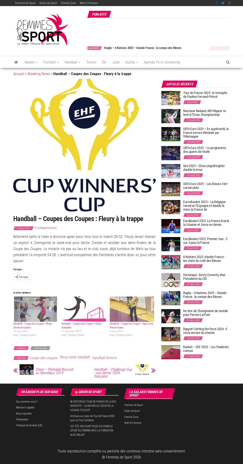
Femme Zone (68, 3)
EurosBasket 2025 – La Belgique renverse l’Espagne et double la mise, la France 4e (204, 205)
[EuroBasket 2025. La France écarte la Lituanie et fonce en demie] (170, 226)
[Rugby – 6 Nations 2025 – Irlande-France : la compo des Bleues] (170, 298)
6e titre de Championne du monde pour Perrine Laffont (205, 313)
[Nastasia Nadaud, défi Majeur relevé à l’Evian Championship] (170, 116)
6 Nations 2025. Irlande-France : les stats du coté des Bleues (204, 259)
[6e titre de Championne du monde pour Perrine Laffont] (170, 316)
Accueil (18, 73)
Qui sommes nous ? (27, 401)
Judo (116, 62)
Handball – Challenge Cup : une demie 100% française (113, 373)
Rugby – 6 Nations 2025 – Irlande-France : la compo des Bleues (205, 295)
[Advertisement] (161, 29)
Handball (71, 62)
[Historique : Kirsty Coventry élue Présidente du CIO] (170, 280)
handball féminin (104, 358)
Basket (30, 62)
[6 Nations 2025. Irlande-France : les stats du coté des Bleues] (170, 262)
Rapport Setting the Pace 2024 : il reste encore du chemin (205, 331)
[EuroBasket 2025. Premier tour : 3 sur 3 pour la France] (170, 244)
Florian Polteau (47, 228)
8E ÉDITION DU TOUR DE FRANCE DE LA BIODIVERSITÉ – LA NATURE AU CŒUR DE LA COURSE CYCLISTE (93, 406)
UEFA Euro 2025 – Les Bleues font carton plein (205, 186)
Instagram (229, 3)
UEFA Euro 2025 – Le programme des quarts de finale (204, 150)
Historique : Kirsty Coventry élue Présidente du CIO (204, 277)
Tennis (91, 62)
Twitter (223, 3)
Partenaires (22, 419)
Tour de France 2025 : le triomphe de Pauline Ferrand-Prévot (205, 95)
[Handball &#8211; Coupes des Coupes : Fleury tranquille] (84, 309)
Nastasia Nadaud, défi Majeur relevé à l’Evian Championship (205, 113)
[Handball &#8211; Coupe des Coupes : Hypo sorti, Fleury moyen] (132, 309)
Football (50, 62)
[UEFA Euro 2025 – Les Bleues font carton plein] (170, 189)
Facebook (217, 3)
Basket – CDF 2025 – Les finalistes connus (142, 48)
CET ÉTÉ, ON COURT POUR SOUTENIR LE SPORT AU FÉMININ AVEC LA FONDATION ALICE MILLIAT (91, 430)
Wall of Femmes (89, 3)
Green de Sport (48, 3)
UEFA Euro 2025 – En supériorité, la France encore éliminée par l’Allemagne (206, 132)
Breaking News (39, 73)
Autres (130, 62)
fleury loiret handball (75, 357)
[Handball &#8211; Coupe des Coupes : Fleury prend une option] (35, 309)
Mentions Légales (25, 407)
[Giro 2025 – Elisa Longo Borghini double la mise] (170, 171)
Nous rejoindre (24, 413)
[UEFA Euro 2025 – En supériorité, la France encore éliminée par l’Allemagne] (170, 134)
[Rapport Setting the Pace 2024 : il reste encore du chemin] (170, 334)
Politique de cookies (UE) (29, 425)
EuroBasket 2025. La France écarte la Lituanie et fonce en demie (206, 223)
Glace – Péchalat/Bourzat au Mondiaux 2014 (54, 371)
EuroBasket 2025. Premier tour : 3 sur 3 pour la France (205, 241)
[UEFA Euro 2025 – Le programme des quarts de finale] (170, 153)
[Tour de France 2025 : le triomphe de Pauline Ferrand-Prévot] (170, 98)
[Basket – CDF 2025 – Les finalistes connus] (170, 352)
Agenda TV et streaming (162, 62)
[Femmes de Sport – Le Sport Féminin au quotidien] (16, 62)
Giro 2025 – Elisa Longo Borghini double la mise (203, 168)
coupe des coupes (43, 358)
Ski (104, 62)
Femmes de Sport (25, 3)
